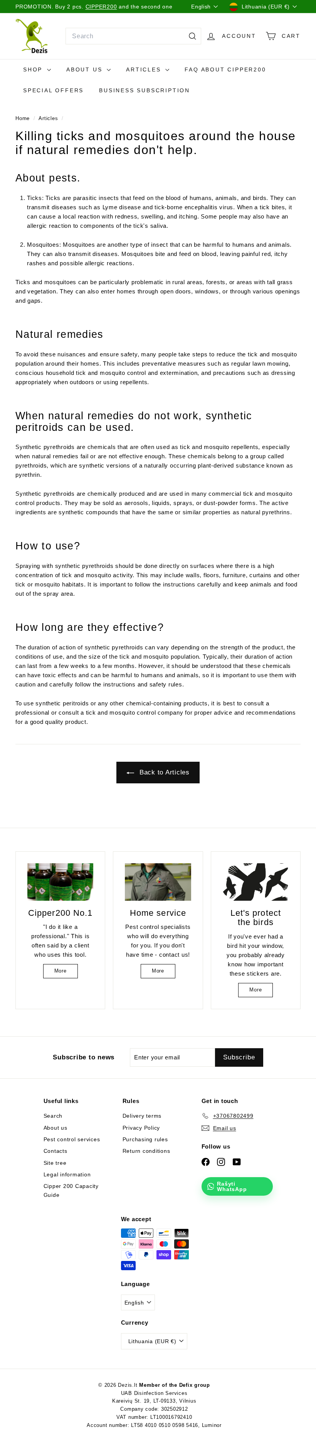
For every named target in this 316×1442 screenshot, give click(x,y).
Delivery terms (142, 1116)
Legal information (67, 1174)
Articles (144, 69)
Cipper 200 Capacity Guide (71, 1190)
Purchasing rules (145, 1139)
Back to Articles (163, 772)
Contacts (55, 1151)
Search (53, 1116)
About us (85, 69)
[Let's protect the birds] (256, 881)
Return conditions (146, 1151)
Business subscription (144, 90)
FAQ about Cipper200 (225, 69)
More (60, 971)
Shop (34, 69)
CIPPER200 (101, 6)
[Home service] (158, 881)
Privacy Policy (141, 1128)
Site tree (55, 1163)
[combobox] (133, 36)
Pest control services (72, 1139)
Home (23, 118)
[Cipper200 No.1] (60, 881)
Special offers (53, 90)
